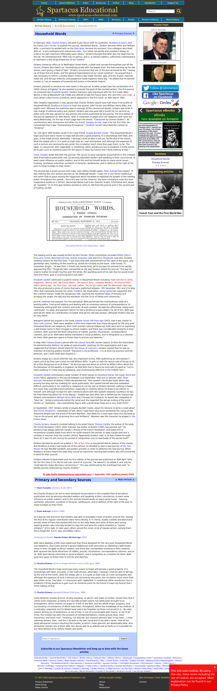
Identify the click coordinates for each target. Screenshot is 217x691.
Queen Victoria (97, 668)
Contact (143, 681)
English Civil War (137, 660)
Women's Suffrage (45, 665)
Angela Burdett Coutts (97, 132)
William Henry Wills (66, 397)
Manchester (53, 97)
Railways (80, 665)
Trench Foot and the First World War (160, 213)
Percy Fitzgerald (105, 257)
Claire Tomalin (41, 154)
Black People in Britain (74, 660)
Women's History (150, 19)
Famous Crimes (56, 660)
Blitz (102, 660)
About (102, 681)
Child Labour (168, 663)
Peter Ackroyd (111, 171)
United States (112, 660)
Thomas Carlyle (102, 424)
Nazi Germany (76, 663)
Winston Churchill (158, 62)
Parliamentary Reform (65, 665)
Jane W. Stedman (42, 301)
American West (40, 660)
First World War (41, 657)
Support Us (173, 2)
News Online (41, 687)
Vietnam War (100, 657)
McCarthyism (147, 663)
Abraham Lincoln (123, 671)
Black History (172, 19)
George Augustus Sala (81, 257)
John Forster (50, 45)
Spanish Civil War (110, 663)
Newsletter (150, 2)
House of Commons (88, 348)
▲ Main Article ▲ (124, 479)
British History (86, 657)
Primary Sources (160, 162)
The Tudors (73, 657)
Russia (131, 19)
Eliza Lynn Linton (42, 257)
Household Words (160, 158)
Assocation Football (162, 657)
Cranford (78, 291)
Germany (116, 19)
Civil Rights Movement (129, 663)
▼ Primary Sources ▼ (123, 33)
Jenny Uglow (106, 291)
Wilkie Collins (123, 255)
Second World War (58, 657)
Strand (37, 67)
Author (116, 2)
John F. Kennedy (158, 29)
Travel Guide (139, 665)
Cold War (124, 660)
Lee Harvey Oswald (141, 671)
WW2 (100, 19)
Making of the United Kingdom (159, 660)
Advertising (40, 684)
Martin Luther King (143, 668)
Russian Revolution (124, 665)
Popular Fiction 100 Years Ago (89, 320)
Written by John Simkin (110, 677)
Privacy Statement (44, 681)
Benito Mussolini (87, 671)
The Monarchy (92, 660)
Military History (114, 657)
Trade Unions (92, 665)
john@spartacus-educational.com (75, 474)
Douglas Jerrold (93, 122)
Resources (101, 2)
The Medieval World (59, 663)
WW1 (85, 19)
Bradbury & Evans (118, 42)
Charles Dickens (59, 42)
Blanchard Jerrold (60, 257)
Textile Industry (107, 665)
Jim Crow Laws (71, 671)
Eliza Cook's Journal (43, 323)
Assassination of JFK (143, 657)
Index (86, 2)
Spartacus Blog (153, 665)
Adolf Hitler (158, 668)
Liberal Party (84, 342)
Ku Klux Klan (127, 668)
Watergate (127, 657)
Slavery (158, 663)
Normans (177, 657)
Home (44, 2)
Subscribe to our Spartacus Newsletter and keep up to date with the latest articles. (84, 650)
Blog (131, 2)
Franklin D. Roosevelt (105, 671)
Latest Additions (67, 2)
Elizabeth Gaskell (60, 92)
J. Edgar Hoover (113, 668)
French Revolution (46, 410)
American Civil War (93, 663)
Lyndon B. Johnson (62, 668)
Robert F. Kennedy (81, 668)
